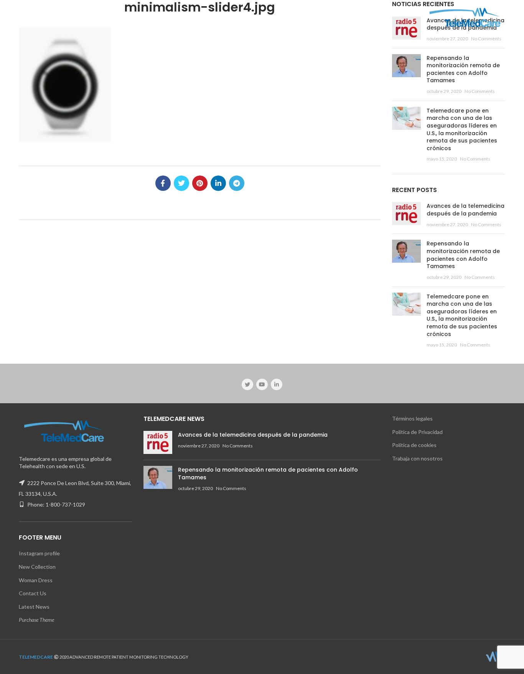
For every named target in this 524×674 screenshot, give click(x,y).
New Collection (37, 566)
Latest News (34, 606)
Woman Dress (36, 580)
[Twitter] (181, 183)
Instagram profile (39, 553)
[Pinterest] (200, 183)
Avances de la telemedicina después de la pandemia (465, 209)
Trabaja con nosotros (417, 458)
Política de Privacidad (417, 432)
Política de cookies (414, 445)
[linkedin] (218, 183)
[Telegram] (236, 183)
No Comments (486, 38)
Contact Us (32, 593)
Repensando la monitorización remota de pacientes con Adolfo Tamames (463, 69)
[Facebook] (163, 183)
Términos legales (412, 418)
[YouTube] (262, 384)
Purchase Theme (36, 619)
